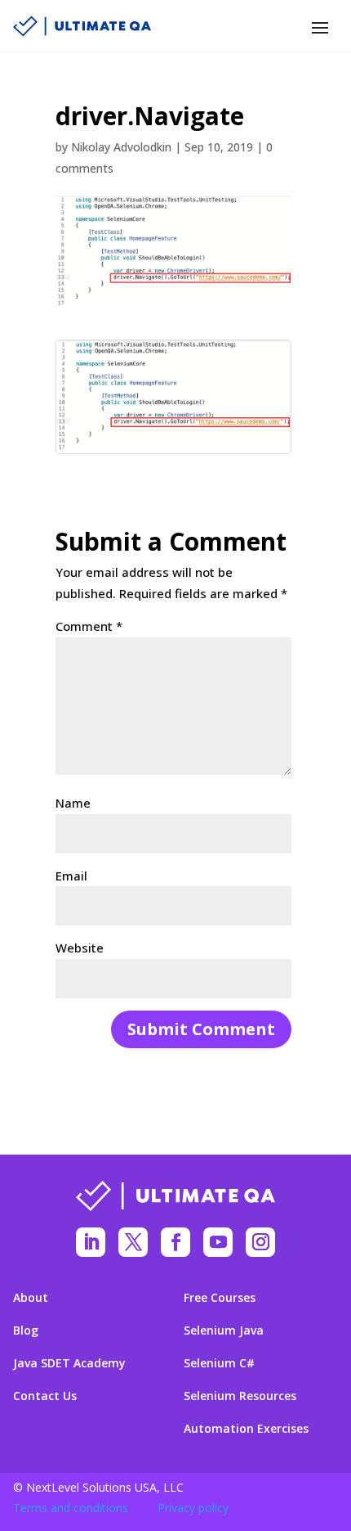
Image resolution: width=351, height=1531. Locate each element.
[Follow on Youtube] (218, 1242)
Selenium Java (224, 1330)
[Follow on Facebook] (175, 1242)
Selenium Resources (240, 1396)
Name (73, 803)
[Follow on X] (133, 1242)
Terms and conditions (70, 1507)
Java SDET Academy (69, 1363)
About (30, 1298)
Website (80, 947)
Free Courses (219, 1298)
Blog (25, 1330)
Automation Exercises (246, 1428)
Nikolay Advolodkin (121, 147)
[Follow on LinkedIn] (90, 1242)
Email (71, 875)
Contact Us (45, 1396)
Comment (89, 626)
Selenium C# (219, 1363)
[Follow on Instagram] (260, 1242)
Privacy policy (193, 1507)
